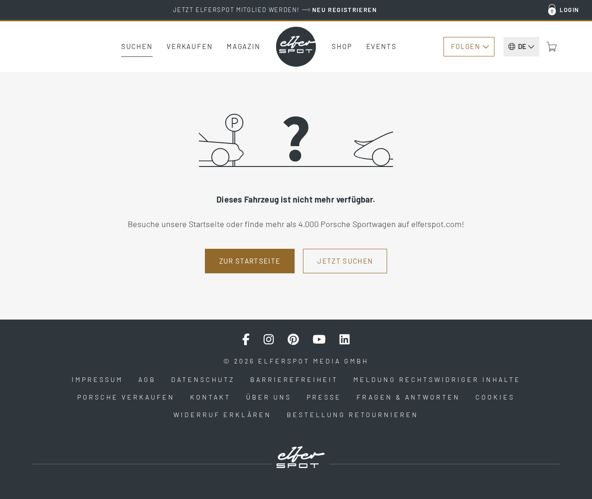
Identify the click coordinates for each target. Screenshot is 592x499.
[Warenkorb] (552, 46)
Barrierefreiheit (294, 379)
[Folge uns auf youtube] (319, 339)
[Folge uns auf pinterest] (293, 339)
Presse (324, 397)
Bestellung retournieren (353, 415)
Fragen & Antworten (408, 397)
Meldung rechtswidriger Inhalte (437, 379)
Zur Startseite (250, 261)
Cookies (495, 397)
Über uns (268, 397)
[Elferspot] (296, 47)
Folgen (465, 46)
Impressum (97, 379)
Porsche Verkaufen (126, 397)
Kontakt (210, 397)
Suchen (137, 46)
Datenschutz (203, 379)
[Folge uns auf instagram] (269, 339)
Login (570, 9)
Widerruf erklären (222, 415)
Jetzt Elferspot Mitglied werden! (275, 9)
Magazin (243, 46)
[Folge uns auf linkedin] (345, 339)
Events (381, 46)
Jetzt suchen (345, 261)
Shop (342, 46)
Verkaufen (189, 46)
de (522, 46)
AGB (147, 379)
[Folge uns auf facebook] (246, 339)
